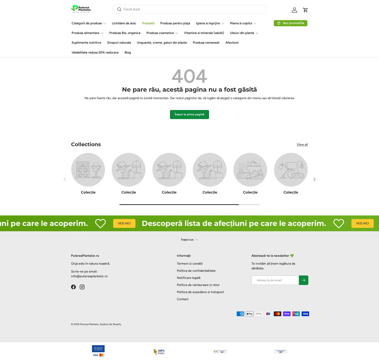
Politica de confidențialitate (196, 271)
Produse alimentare (85, 33)
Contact (183, 299)
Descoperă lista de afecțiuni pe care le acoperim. (227, 223)
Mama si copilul (241, 23)
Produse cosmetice (160, 33)
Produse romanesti (206, 42)
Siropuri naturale (119, 42)
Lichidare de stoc (124, 23)
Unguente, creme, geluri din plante (162, 42)
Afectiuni (232, 42)
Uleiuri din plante (242, 33)
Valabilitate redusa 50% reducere (95, 52)
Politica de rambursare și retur (198, 285)
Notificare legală (188, 278)
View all (302, 144)
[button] (305, 10)
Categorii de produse (87, 23)
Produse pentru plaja (175, 23)
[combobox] (189, 9)
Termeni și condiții (190, 263)
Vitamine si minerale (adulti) (204, 33)
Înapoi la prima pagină (189, 114)
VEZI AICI (117, 223)
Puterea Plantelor (89, 324)
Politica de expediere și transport (200, 292)
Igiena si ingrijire (208, 23)
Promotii (148, 23)
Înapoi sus (187, 239)
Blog (128, 52)
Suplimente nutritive (86, 42)
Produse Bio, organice (125, 33)
